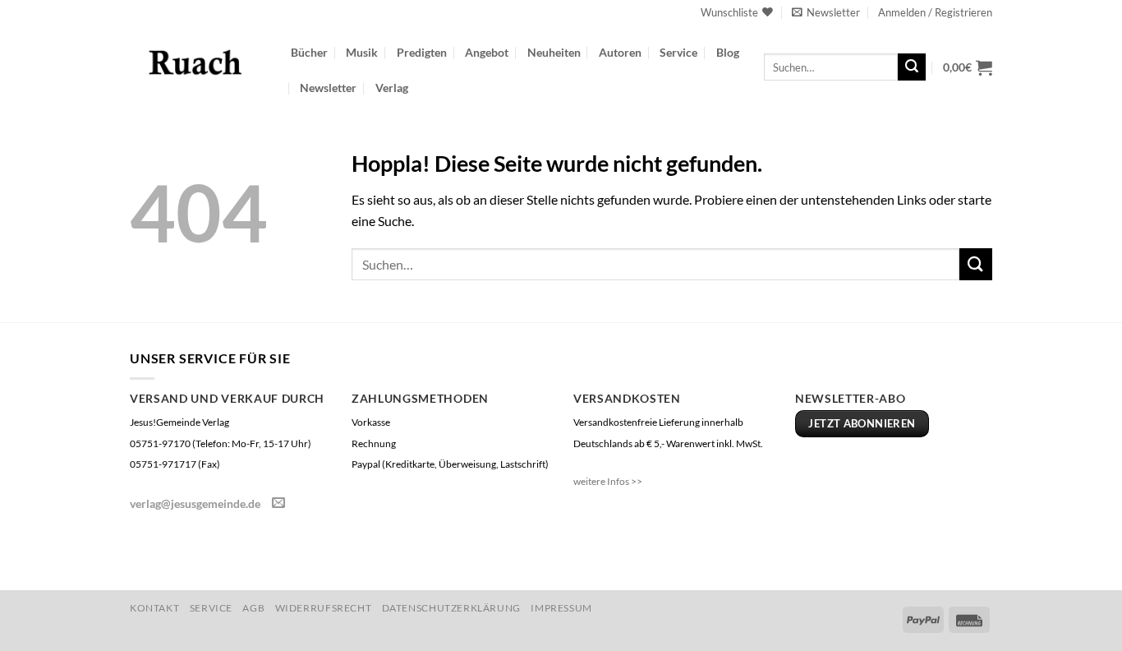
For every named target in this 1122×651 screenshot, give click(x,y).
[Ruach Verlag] (198, 61)
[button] (826, 12)
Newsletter (328, 88)
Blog (727, 52)
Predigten (422, 52)
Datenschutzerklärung (451, 608)
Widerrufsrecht (323, 608)
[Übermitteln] (912, 67)
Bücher (309, 52)
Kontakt (154, 608)
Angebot (486, 52)
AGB (253, 608)
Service (678, 52)
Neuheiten (554, 52)
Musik (362, 52)
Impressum (561, 608)
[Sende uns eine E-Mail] (278, 503)
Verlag (391, 88)
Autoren (620, 52)
